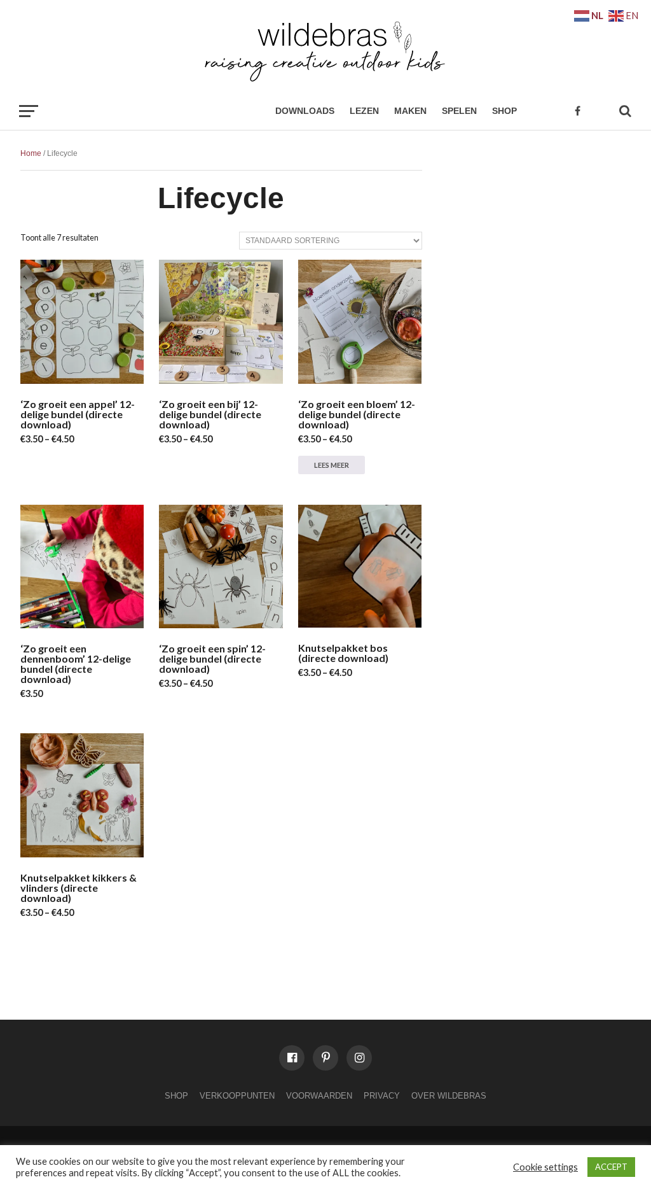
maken (410, 111)
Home (30, 153)
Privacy (382, 1096)
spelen (459, 111)
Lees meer (331, 465)
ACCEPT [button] (611, 1167)
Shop (504, 111)
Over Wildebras (448, 1096)
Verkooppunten (237, 1096)
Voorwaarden (319, 1096)
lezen (364, 111)
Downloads (304, 111)
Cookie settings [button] (545, 1167)
